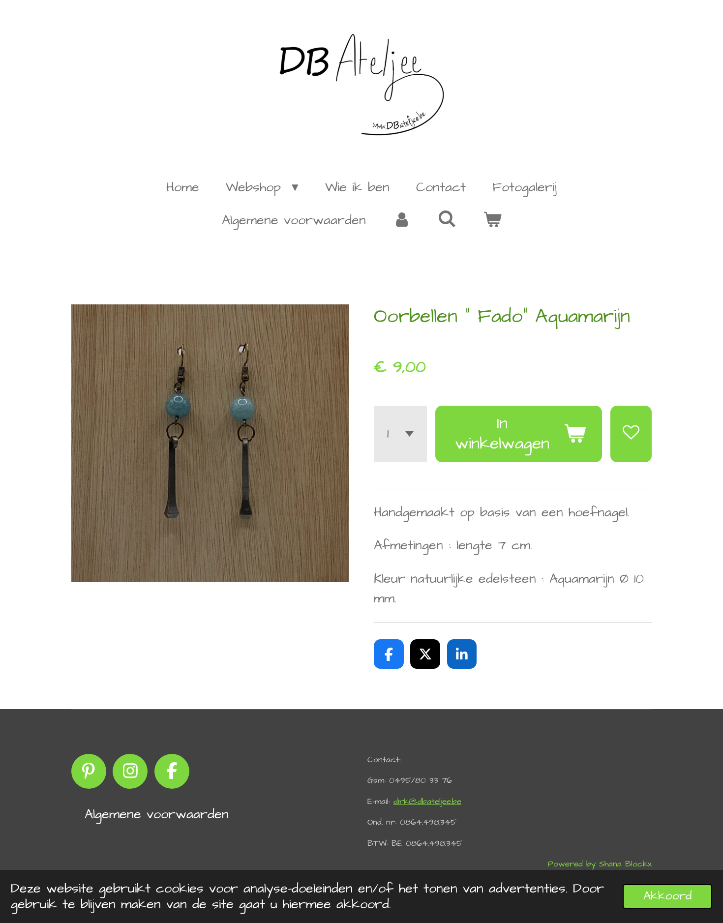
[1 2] (400, 434)
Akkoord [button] (667, 896)
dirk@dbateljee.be (427, 801)
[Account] (402, 221)
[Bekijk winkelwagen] (492, 221)
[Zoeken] (447, 220)
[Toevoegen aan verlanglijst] (631, 434)
